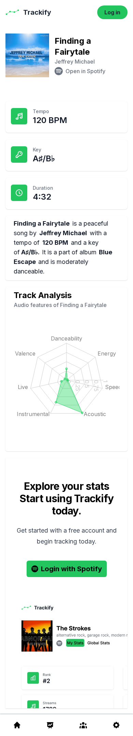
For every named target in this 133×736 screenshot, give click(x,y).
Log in (112, 12)
